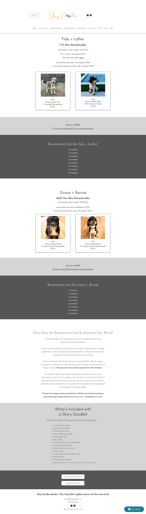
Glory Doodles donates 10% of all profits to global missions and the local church (73, 494)
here (82, 57)
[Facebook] (91, 15)
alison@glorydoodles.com (72, 499)
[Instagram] (88, 15)
